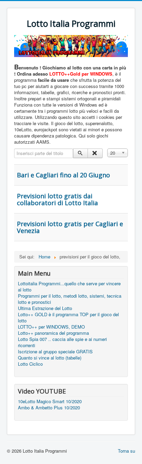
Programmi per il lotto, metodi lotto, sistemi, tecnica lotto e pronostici (69, 299)
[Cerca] (80, 153)
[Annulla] (95, 153)
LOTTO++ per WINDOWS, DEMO (51, 327)
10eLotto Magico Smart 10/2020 (50, 401)
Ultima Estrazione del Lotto (45, 308)
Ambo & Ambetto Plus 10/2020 (49, 408)
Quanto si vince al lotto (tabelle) (49, 358)
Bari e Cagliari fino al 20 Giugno (63, 175)
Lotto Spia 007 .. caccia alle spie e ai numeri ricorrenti (62, 342)
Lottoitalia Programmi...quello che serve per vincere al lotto (69, 286)
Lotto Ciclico (30, 364)
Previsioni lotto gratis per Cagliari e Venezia (70, 227)
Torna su (126, 451)
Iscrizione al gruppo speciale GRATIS (55, 352)
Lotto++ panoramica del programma (53, 333)
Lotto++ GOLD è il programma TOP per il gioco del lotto (68, 317)
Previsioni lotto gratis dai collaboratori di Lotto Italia (57, 199)
